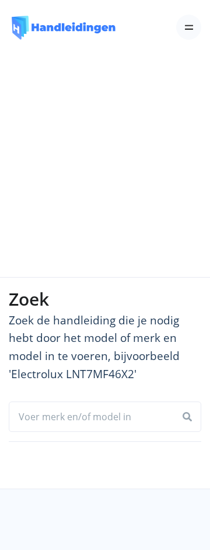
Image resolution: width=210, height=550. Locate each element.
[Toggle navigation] (188, 27)
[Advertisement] (105, 166)
